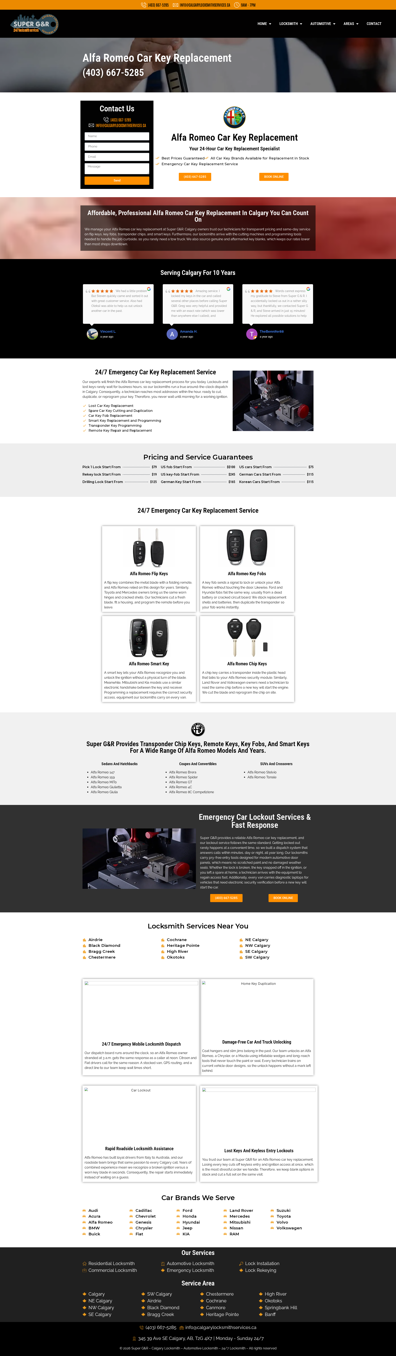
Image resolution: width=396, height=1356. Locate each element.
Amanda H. (109, 331)
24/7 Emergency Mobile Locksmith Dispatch (141, 1044)
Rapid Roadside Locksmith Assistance (139, 1148)
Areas (349, 23)
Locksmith (288, 23)
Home (262, 23)
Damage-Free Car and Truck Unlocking (256, 1042)
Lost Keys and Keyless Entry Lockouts (258, 1150)
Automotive (320, 23)
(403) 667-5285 (113, 72)
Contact (374, 23)
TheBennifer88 (192, 331)
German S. (268, 331)
